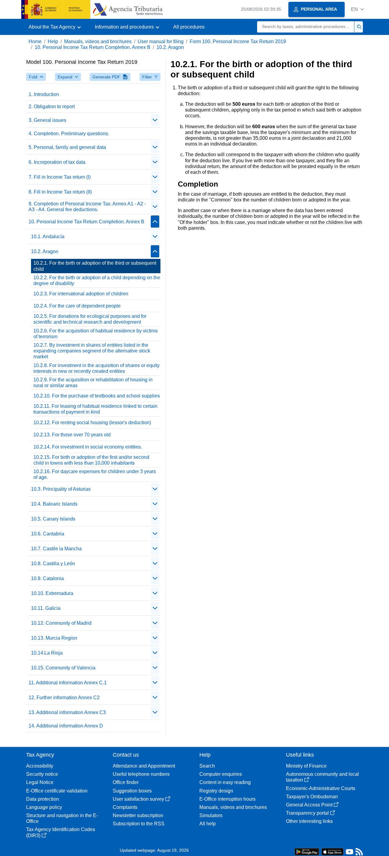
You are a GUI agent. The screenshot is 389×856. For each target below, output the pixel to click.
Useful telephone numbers (141, 774)
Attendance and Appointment (144, 765)
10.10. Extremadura (52, 593)
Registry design (216, 790)
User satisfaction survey (138, 799)
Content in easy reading (225, 782)
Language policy (44, 807)
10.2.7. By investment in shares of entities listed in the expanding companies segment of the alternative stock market (91, 350)
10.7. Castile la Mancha (56, 548)
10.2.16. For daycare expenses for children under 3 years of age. (94, 474)
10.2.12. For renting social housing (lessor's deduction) (92, 422)
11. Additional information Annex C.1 (68, 682)
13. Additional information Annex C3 (67, 712)
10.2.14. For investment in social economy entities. (87, 446)
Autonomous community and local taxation (322, 777)
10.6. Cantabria (47, 533)
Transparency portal (307, 813)
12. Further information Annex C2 (64, 697)
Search (207, 765)
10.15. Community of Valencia (63, 667)
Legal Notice (39, 782)
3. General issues (47, 120)
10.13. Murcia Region (54, 638)
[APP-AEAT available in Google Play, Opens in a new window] (306, 851)
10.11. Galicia (45, 608)
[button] (357, 9)
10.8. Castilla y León (53, 563)
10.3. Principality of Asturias (61, 489)
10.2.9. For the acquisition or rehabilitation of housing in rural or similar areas (93, 382)
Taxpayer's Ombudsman (312, 796)
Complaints (125, 807)
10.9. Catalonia (47, 578)
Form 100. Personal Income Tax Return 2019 (238, 41)
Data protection (42, 799)
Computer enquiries (220, 774)
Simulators (210, 815)
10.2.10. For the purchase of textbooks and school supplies (96, 395)
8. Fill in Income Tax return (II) (60, 191)
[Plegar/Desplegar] (155, 120)
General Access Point (309, 804)
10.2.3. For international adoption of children (80, 293)
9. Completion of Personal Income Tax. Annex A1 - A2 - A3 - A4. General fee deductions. (87, 206)
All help (207, 823)
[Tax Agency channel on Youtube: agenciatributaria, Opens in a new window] (349, 853)
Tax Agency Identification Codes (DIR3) (60, 832)
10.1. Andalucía (47, 236)
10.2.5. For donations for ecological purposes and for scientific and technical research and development (89, 319)
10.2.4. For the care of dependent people (77, 305)
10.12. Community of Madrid (61, 623)
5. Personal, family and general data (67, 147)
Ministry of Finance (306, 765)
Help (53, 41)
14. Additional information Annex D (66, 725)
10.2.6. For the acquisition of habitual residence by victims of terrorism (95, 333)
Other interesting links (309, 821)
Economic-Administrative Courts (320, 788)
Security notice (42, 774)
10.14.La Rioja (47, 652)
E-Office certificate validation (57, 790)
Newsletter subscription (138, 815)
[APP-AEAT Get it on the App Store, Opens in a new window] (332, 851)
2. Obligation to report (52, 106)
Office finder (126, 782)
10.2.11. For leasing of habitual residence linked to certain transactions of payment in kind (95, 409)
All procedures (189, 26)
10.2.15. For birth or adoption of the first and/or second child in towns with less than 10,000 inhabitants (91, 460)
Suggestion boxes (132, 790)
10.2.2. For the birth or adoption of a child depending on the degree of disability (96, 280)
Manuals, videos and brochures (98, 41)
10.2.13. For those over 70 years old (72, 434)
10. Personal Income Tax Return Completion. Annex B (92, 47)
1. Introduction (44, 94)
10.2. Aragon (170, 47)
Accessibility (39, 765)
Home (35, 41)
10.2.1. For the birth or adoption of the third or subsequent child (94, 265)
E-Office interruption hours (227, 799)
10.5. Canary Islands (53, 518)
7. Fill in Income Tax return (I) (60, 177)
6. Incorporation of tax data (57, 162)
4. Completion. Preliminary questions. (69, 133)
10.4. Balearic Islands (54, 504)
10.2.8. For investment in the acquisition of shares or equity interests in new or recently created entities (96, 368)
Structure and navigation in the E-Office (62, 818)
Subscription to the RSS (138, 823)
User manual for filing (161, 41)
